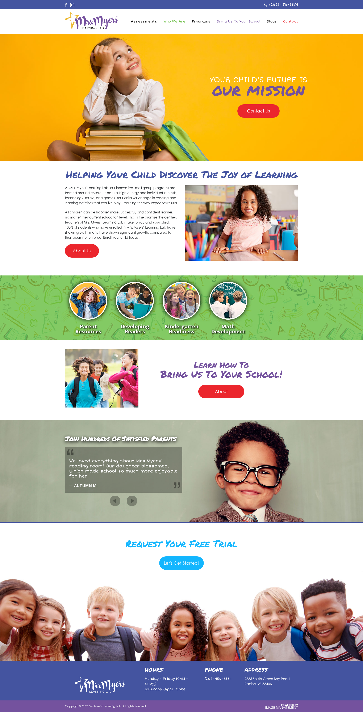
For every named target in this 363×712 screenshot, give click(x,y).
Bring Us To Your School (238, 21)
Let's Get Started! (181, 563)
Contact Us (258, 111)
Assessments (144, 21)
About (221, 391)
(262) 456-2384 (283, 4)
